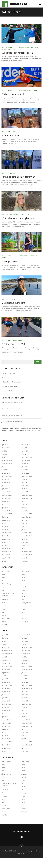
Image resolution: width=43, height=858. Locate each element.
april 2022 (5, 445)
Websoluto (21, 853)
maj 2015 (25, 561)
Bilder (3, 587)
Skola (8, 299)
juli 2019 (24, 482)
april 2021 (25, 451)
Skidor (4, 612)
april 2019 (5, 489)
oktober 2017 (6, 517)
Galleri (24, 590)
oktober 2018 (6, 498)
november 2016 (27, 533)
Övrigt (23, 606)
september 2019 (27, 479)
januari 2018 (26, 511)
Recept (4, 609)
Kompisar (5, 600)
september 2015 (27, 555)
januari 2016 (26, 548)
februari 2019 (6, 492)
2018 (3, 577)
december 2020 (27, 457)
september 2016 (27, 536)
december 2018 (7, 495)
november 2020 (7, 460)
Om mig (4, 606)
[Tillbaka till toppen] (21, 846)
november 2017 (27, 514)
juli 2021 (24, 448)
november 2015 (27, 552)
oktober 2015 (6, 555)
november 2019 (27, 476)
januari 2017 (26, 530)
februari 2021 (26, 454)
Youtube (4, 625)
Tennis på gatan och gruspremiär (18, 176)
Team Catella (6, 618)
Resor (27, 47)
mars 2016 (25, 545)
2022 (23, 581)
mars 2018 (25, 508)
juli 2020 (4, 467)
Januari (4, 377)
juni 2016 (4, 542)
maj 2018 (25, 504)
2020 (23, 577)
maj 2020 (5, 470)
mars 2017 (25, 526)
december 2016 (7, 533)
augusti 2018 (6, 501)
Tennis (4, 49)
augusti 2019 (6, 482)
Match (21, 47)
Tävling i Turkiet (10, 261)
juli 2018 (24, 501)
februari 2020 (6, 473)
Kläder (24, 596)
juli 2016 (24, 539)
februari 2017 (6, 530)
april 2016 (5, 545)
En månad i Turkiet (11, 135)
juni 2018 (4, 504)
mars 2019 (25, 489)
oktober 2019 (6, 479)
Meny (39, 4)
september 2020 (7, 463)
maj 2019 (25, 485)
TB (22, 615)
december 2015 (7, 552)
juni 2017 (4, 523)
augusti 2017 (6, 520)
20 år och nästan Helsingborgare (18, 218)
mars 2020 (25, 470)
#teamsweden (6, 571)
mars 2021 (5, 454)
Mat (11, 214)
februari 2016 (6, 548)
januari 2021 (6, 457)
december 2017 (7, 514)
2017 (23, 574)
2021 (3, 47)
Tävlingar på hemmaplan (14, 94)
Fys (7, 214)
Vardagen (11, 49)
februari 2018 (6, 511)
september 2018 (27, 498)
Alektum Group (11, 47)
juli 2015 (24, 558)
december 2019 (7, 476)
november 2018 (27, 495)
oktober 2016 (6, 536)
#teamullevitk (26, 571)
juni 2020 (24, 467)
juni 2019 (4, 485)
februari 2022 (26, 445)
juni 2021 (4, 451)
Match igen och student (13, 302)
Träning (15, 173)
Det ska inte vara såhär (9, 373)
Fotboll (24, 587)
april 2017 (5, 526)
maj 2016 (25, 542)
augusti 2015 (6, 558)
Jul (22, 593)
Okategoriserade (27, 603)
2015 (3, 574)
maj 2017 (25, 523)
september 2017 (27, 517)
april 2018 (5, 508)
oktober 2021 (6, 448)
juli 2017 (24, 520)
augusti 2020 (26, 463)
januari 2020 (26, 473)
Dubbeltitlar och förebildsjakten (17, 52)
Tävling (34, 47)
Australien (25, 584)
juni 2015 (4, 561)
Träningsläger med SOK (13, 344)
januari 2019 (26, 492)
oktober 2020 (26, 460)
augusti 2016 (6, 539)
